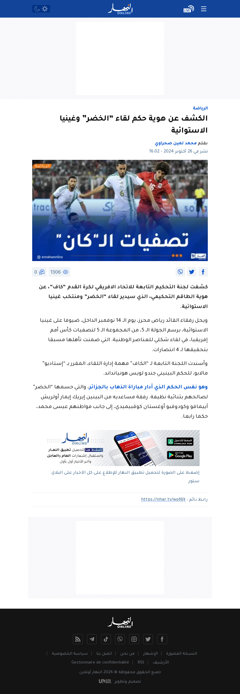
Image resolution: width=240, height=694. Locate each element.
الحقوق (143, 672)
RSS (141, 663)
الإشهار (150, 654)
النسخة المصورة (181, 654)
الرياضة (200, 108)
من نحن (127, 654)
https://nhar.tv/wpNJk (163, 500)
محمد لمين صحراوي (176, 143)
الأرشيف (161, 663)
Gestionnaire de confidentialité (100, 663)
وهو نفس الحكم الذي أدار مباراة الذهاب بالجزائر (148, 387)
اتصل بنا (104, 654)
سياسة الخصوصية (70, 654)
